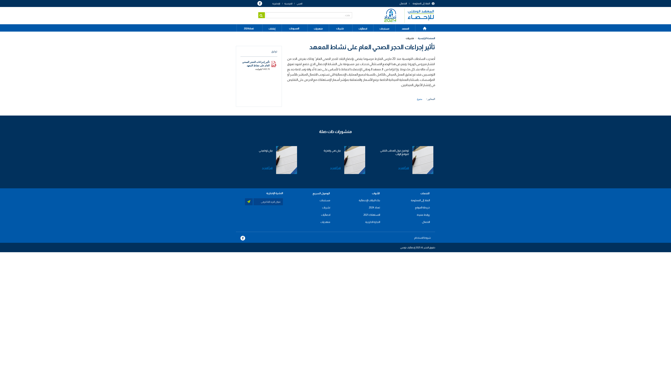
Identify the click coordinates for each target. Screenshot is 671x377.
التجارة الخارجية (372, 221)
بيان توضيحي (266, 150)
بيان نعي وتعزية (332, 150)
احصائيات (325, 214)
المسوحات (294, 28)
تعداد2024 (249, 28)
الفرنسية (288, 3)
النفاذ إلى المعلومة (421, 3)
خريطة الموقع (422, 207)
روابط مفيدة (423, 214)
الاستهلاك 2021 (371, 214)
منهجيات (325, 221)
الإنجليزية (276, 3)
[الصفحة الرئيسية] (407, 15)
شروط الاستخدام (422, 237)
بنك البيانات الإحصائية (369, 200)
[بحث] (261, 15)
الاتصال (403, 3)
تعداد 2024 (374, 207)
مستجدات (325, 200)
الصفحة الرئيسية (423, 27)
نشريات (340, 28)
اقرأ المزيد (403, 168)
